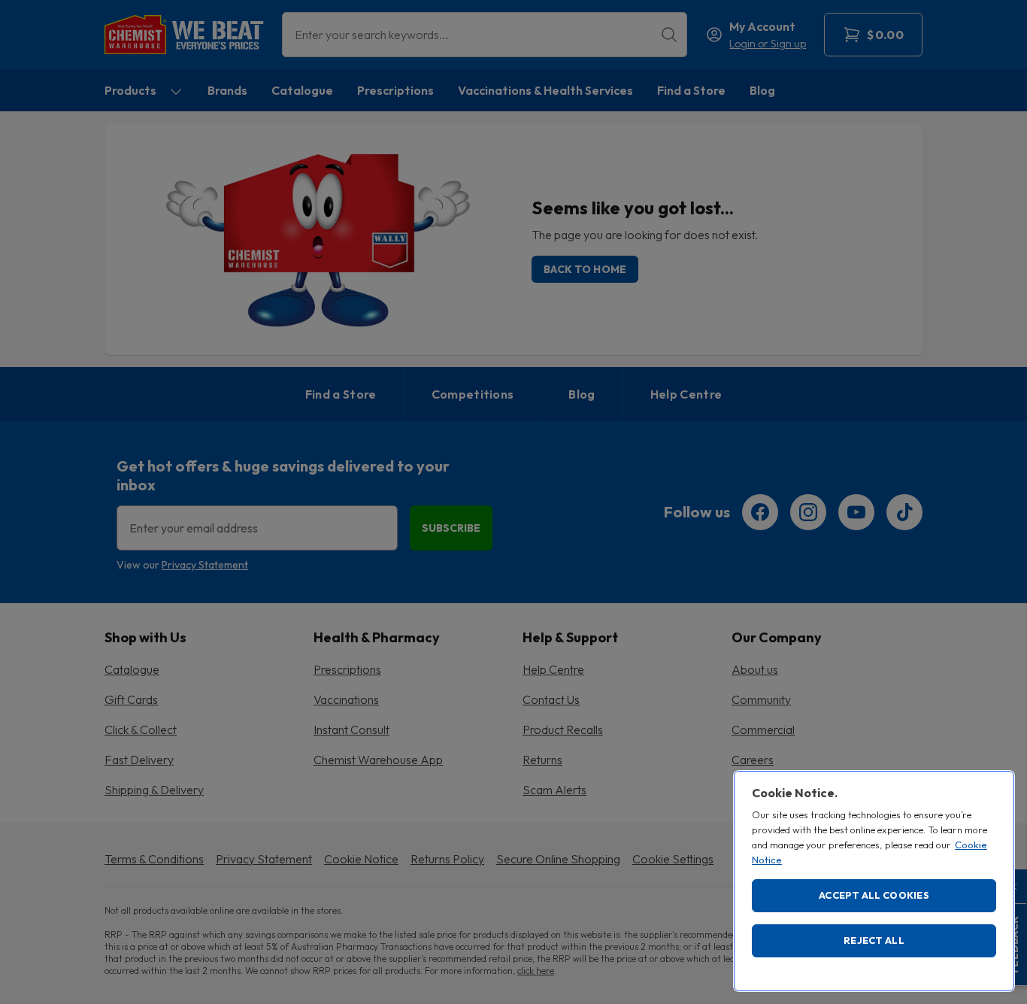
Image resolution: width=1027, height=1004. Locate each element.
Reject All (874, 940)
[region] (874, 881)
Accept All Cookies (874, 895)
